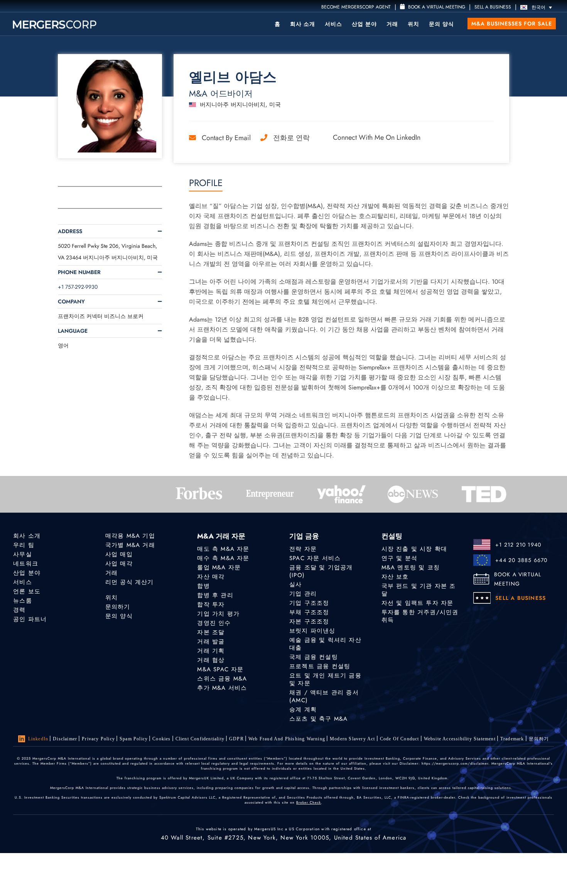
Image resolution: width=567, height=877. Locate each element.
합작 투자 (210, 604)
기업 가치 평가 (218, 614)
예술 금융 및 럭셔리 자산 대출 (325, 644)
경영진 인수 (214, 623)
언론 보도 (26, 591)
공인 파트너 (30, 619)
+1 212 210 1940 (518, 545)
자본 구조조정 (309, 621)
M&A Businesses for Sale (511, 23)
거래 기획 (210, 651)
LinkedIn (38, 739)
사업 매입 (119, 554)
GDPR (236, 739)
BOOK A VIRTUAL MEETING (518, 579)
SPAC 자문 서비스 (315, 558)
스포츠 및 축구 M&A (318, 719)
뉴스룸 (22, 600)
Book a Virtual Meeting (436, 6)
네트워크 (25, 563)
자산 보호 (395, 577)
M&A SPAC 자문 (220, 669)
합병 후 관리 (215, 595)
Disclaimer (65, 739)
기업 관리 (303, 594)
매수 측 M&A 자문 (223, 558)
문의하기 (117, 607)
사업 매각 (119, 563)
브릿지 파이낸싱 (312, 631)
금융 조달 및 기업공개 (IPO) (321, 571)
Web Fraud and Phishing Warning (286, 739)
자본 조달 (210, 632)
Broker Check (308, 802)
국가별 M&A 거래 (130, 545)
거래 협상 (210, 660)
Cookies (161, 739)
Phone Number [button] (79, 272)
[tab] (110, 231)
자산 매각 (210, 577)
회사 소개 (302, 24)
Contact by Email (226, 138)
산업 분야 (364, 24)
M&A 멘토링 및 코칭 (410, 567)
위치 (413, 24)
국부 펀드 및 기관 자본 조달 (418, 590)
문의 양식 (441, 24)
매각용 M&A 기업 (130, 536)
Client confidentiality (200, 739)
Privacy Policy (98, 739)
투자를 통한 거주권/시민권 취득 (420, 616)
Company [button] (71, 301)
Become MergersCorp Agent (356, 6)
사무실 (22, 554)
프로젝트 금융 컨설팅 (319, 666)
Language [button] (73, 331)
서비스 (333, 24)
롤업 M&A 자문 (219, 567)
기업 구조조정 (309, 603)
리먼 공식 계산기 (129, 582)
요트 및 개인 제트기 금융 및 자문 (325, 679)
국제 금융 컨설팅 (313, 657)
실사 (295, 584)
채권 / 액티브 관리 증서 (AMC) (324, 696)
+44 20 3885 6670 (521, 560)
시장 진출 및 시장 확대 (414, 549)
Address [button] (70, 231)
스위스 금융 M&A (222, 678)
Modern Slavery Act (352, 739)
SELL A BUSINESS (492, 6)
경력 (19, 610)
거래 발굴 (210, 641)
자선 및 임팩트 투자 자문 (417, 603)
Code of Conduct (399, 739)
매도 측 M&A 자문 (223, 549)
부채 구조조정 (309, 612)
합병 (203, 586)
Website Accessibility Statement (460, 739)
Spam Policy (134, 739)
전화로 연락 (291, 138)
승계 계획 (303, 709)
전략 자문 (303, 549)
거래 (392, 24)
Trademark (512, 739)
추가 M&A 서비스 (222, 688)
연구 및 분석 (399, 558)
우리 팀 (23, 545)
